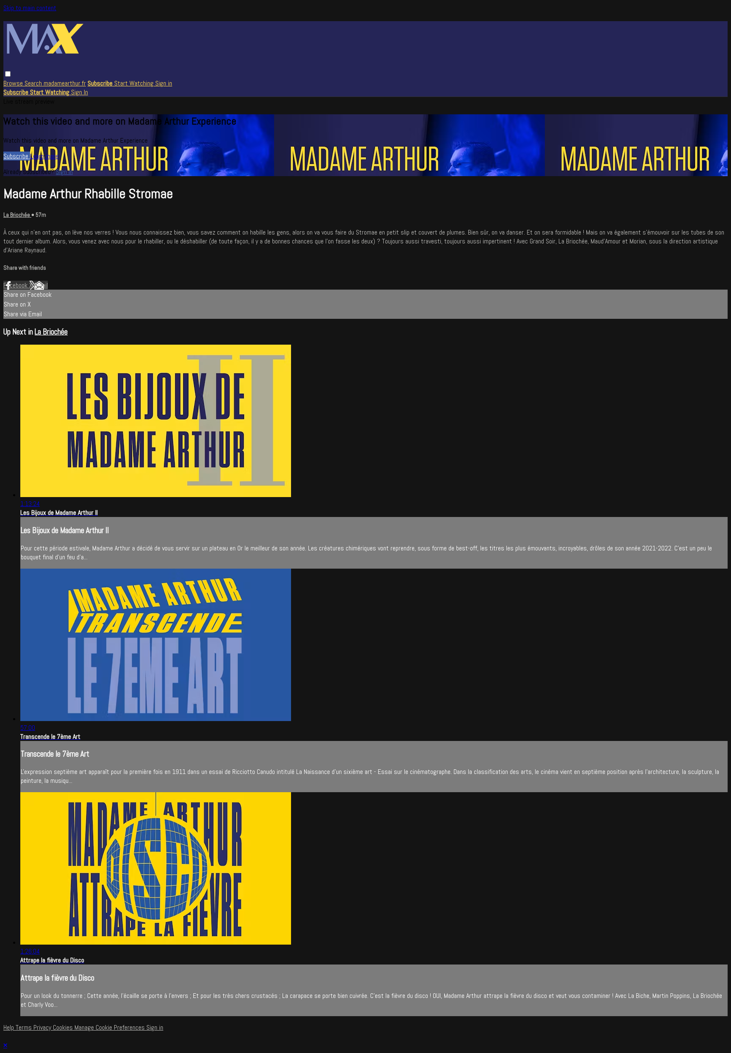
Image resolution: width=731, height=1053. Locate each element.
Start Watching (134, 83)
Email (41, 285)
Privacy (43, 1027)
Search (34, 83)
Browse (14, 83)
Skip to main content (29, 7)
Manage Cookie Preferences (110, 1027)
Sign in (163, 83)
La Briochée (17, 214)
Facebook (16, 285)
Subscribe (16, 156)
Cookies (63, 1027)
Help (9, 1027)
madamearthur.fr (65, 83)
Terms (24, 1027)
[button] (8, 74)
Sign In (79, 92)
